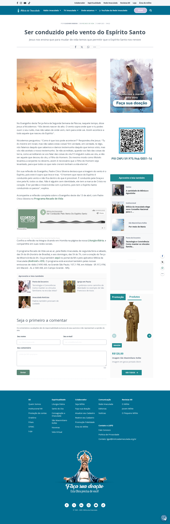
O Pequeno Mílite (130, 413)
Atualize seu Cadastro (85, 413)
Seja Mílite (80, 404)
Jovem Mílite (127, 408)
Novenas (56, 427)
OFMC (31, 426)
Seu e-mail (67, 336)
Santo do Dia (57, 408)
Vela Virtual (57, 432)
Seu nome (21, 336)
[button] (149, 336)
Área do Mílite (81, 426)
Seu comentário (24, 348)
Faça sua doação (82, 408)
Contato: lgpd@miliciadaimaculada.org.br (117, 439)
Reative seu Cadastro (84, 417)
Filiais (31, 422)
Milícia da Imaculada (23, 238)
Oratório (32, 417)
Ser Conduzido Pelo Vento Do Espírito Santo (45, 238)
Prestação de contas (37, 413)
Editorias (103, 408)
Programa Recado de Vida (48, 198)
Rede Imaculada (106, 404)
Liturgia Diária (58, 404)
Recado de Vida (88, 23)
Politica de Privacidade (109, 434)
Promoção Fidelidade (85, 422)
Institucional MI (35, 408)
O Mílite (125, 404)
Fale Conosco (105, 430)
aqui (57, 257)
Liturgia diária (96, 240)
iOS (42, 261)
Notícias (102, 413)
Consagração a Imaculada (58, 414)
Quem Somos (34, 404)
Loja (30, 431)
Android (33, 261)
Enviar (23, 372)
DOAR (140, 10)
